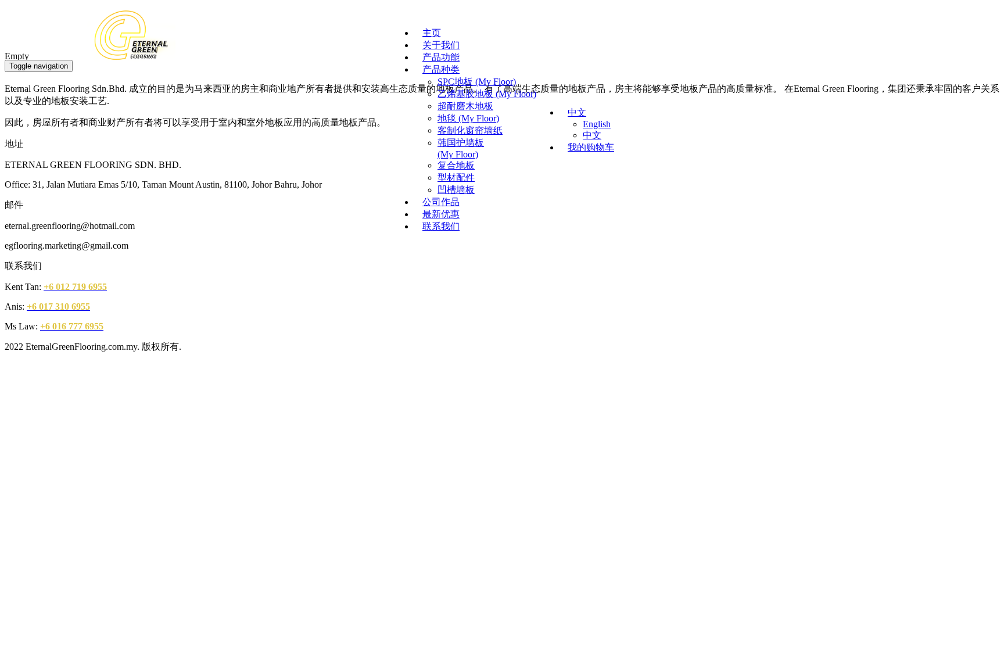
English (597, 124)
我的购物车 (591, 147)
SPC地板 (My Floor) (477, 82)
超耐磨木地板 (465, 106)
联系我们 (441, 226)
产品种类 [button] (441, 69)
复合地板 (456, 165)
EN (920, 24)
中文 (941, 24)
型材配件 (456, 177)
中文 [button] (577, 112)
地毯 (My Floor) (468, 118)
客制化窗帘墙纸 (470, 130)
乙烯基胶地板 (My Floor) (487, 94)
